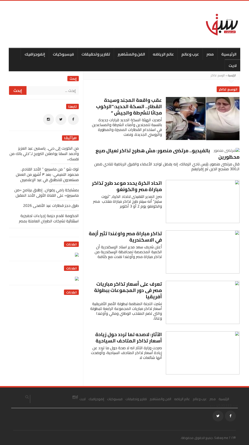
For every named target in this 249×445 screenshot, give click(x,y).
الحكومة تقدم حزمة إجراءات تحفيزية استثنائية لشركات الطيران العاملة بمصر (49, 218)
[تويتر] (60, 119)
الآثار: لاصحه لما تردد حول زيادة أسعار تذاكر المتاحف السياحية (128, 337)
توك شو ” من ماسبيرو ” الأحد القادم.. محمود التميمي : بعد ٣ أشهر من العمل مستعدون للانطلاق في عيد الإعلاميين (47, 174)
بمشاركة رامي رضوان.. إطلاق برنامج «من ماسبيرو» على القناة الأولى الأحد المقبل (46, 192)
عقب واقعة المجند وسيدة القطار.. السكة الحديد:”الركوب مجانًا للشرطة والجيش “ (129, 106)
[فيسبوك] (73, 119)
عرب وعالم (190, 54)
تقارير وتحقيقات (95, 54)
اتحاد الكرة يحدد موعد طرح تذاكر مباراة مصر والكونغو (127, 186)
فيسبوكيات (63, 54)
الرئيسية (229, 54)
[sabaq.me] (222, 24)
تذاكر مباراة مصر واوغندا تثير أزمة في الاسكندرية (125, 236)
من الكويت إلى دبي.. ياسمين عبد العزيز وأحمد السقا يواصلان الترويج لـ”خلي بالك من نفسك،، (44, 153)
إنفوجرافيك (35, 54)
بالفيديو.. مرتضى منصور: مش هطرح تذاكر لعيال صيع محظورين (168, 153)
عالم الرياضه (163, 54)
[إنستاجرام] (48, 119)
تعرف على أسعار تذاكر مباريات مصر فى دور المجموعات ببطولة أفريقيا (128, 290)
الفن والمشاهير (131, 54)
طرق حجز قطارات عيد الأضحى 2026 (51, 205)
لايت (233, 65)
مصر (210, 54)
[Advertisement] (42, 330)
